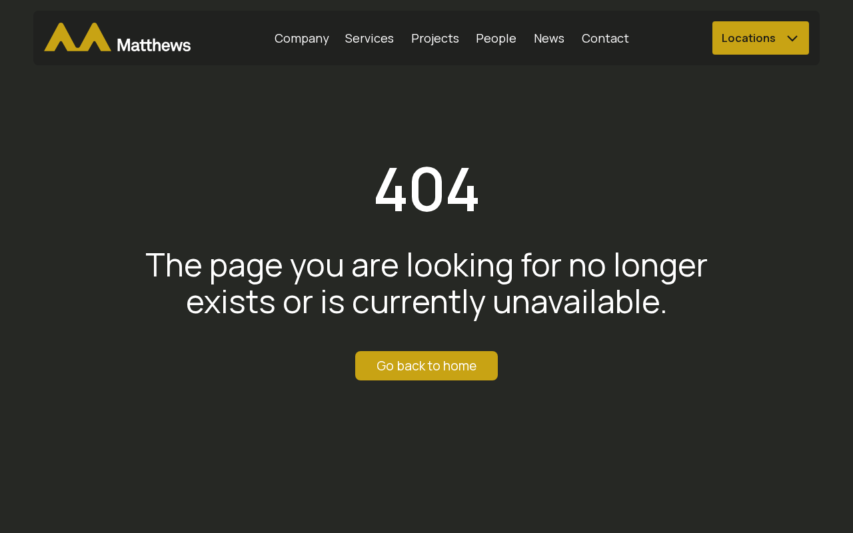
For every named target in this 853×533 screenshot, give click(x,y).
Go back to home (426, 365)
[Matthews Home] (117, 38)
